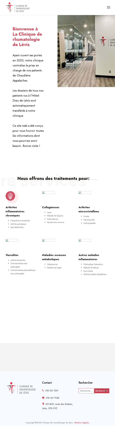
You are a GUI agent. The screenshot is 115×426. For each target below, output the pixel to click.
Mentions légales (81, 422)
